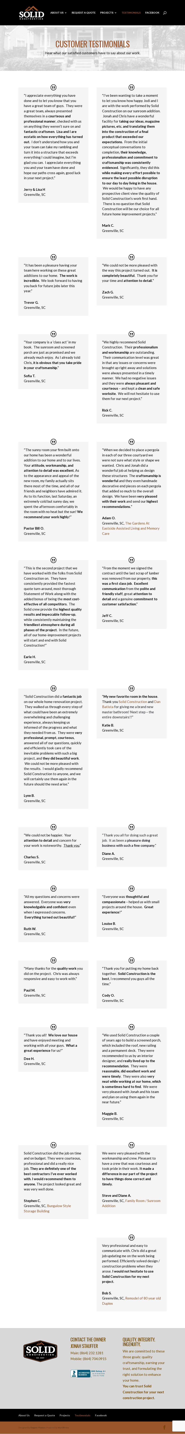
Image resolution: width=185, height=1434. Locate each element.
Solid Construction (133, 702)
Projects (106, 12)
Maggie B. (109, 1113)
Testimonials (131, 12)
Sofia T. (29, 376)
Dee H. (29, 1058)
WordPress (63, 1427)
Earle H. (30, 657)
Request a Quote (84, 12)
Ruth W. (30, 929)
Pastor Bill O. (34, 528)
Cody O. (108, 995)
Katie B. (108, 725)
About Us (56, 12)
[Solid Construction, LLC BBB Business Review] (88, 1376)
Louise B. (109, 923)
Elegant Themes (38, 1427)
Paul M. (29, 990)
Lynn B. (29, 795)
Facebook (152, 12)
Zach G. (108, 292)
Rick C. (107, 410)
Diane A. (108, 853)
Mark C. (108, 225)
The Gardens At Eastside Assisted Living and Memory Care (131, 528)
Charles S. (31, 857)
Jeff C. (107, 615)
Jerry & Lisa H (34, 189)
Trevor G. (31, 302)
